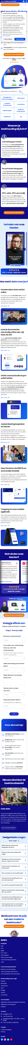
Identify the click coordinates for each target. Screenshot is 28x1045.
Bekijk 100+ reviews (20, 272)
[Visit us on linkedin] (8, 1039)
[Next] (24, 249)
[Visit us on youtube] (11, 1039)
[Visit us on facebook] (2, 1039)
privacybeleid (6, 36)
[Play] (15, 248)
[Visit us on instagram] (5, 1039)
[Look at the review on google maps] (8, 563)
